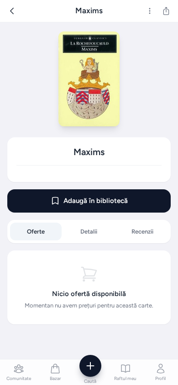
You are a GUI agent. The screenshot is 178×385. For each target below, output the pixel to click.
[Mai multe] (149, 11)
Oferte (36, 231)
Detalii (88, 231)
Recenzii (142, 231)
